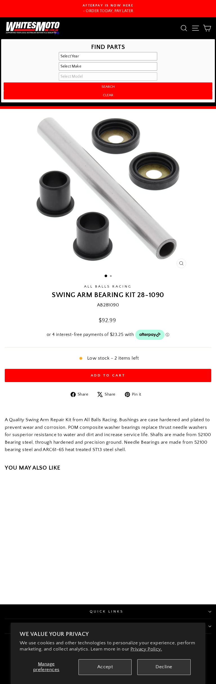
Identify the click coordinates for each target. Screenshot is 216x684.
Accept (105, 666)
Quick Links (106, 611)
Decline (164, 666)
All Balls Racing (108, 286)
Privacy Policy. (146, 649)
